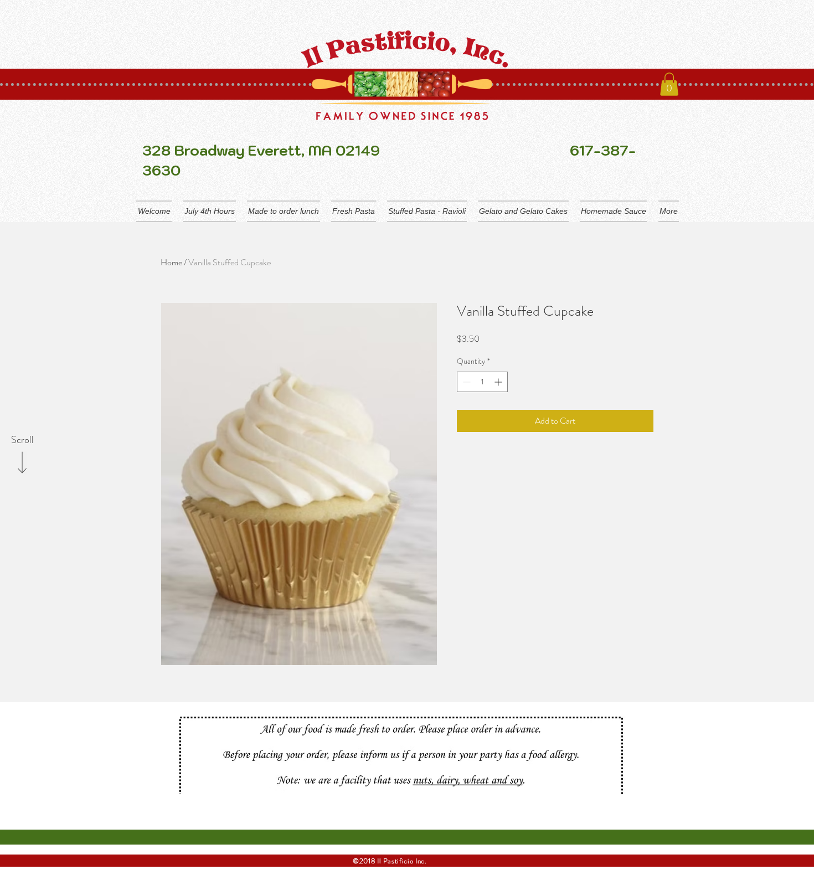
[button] (669, 84)
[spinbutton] (482, 382)
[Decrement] (465, 382)
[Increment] (499, 382)
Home (171, 262)
